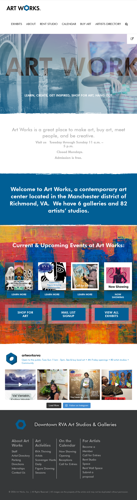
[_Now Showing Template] (118, 263)
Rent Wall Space (93, 468)
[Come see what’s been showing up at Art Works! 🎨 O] (20, 384)
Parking (16, 460)
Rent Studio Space (89, 462)
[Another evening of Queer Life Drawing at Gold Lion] (84, 384)
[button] (126, 24)
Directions (18, 464)
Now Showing (67, 451)
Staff (14, 451)
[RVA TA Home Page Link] (52, 263)
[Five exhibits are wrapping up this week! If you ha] (117, 384)
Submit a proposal (88, 474)
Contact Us (18, 472)
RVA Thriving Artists (43, 453)
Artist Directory (21, 455)
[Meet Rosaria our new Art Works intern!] (52, 384)
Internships (18, 468)
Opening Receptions (65, 458)
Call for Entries (69, 464)
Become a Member (89, 449)
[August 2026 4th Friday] (19, 263)
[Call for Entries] (85, 263)
